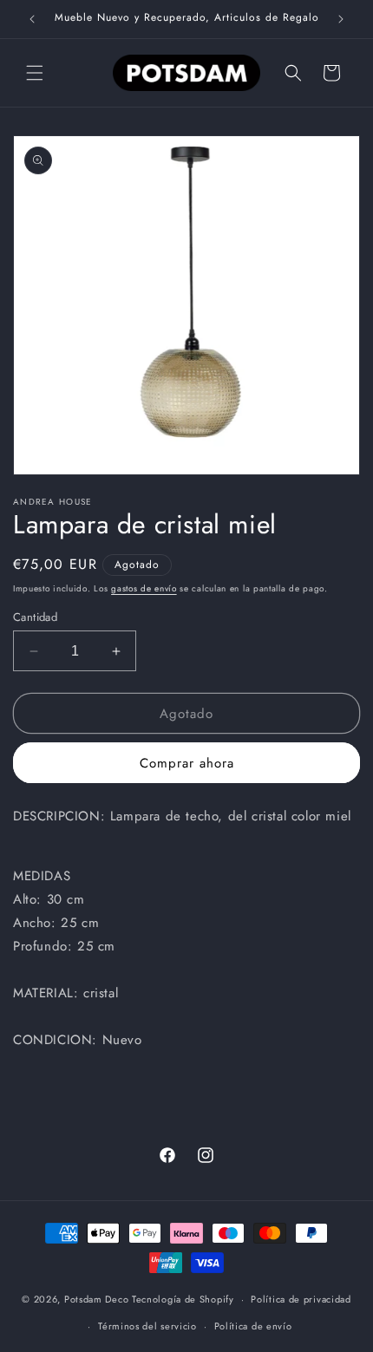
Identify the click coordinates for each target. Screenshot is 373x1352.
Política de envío (253, 1326)
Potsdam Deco (96, 1299)
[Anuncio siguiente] (341, 19)
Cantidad (35, 617)
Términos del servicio (147, 1326)
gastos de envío (144, 588)
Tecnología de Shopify (183, 1299)
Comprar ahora (187, 763)
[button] (35, 73)
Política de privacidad (300, 1299)
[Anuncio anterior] (32, 19)
